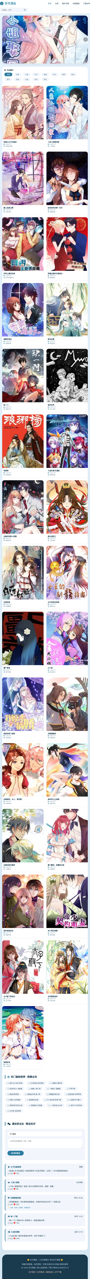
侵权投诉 (49, 1272)
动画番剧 (76, 3)
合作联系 (40, 1272)
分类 (56, 3)
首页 (49, 3)
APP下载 (58, 1272)
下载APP (86, 3)
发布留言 (16, 1153)
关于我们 (32, 1272)
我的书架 (65, 3)
